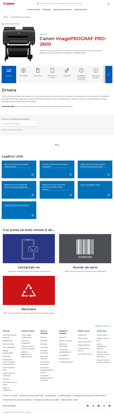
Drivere (9, 76)
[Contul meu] (108, 4)
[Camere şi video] (41, 9)
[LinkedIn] (99, 406)
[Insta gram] (93, 406)
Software (23, 76)
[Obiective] (51, 9)
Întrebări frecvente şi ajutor (81, 77)
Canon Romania (9, 406)
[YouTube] (109, 406)
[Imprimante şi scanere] (72, 9)
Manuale (37, 76)
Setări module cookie (69, 400)
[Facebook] (88, 406)
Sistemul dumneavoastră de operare (16, 119)
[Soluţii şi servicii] (88, 9)
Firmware (67, 76)
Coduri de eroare (96, 76)
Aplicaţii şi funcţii (52, 76)
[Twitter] (104, 406)
